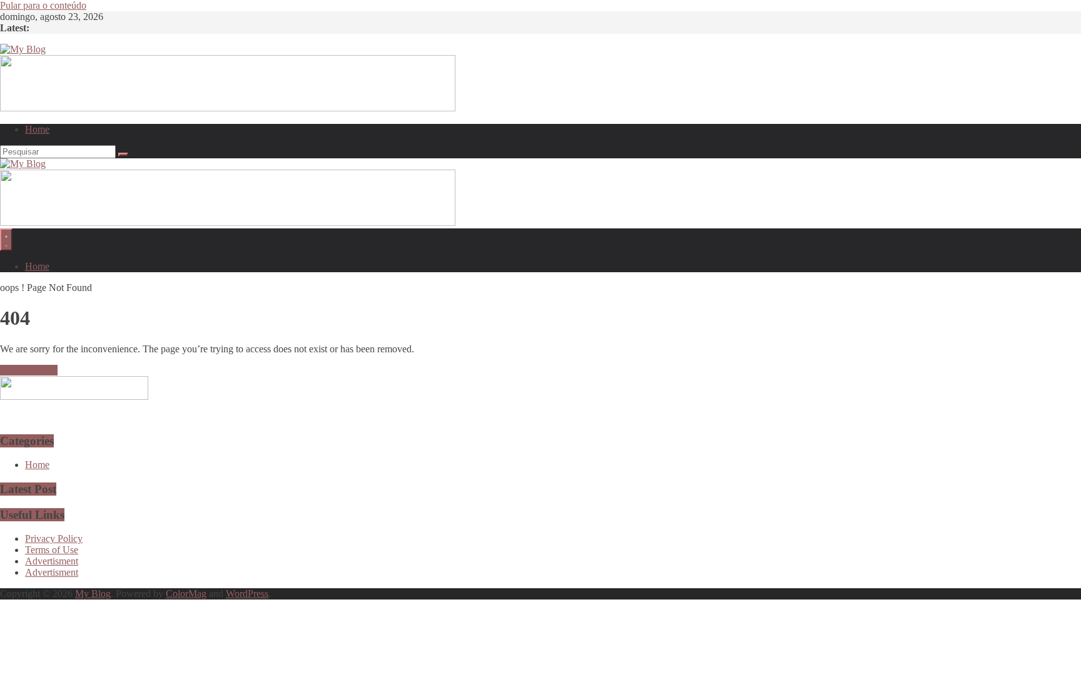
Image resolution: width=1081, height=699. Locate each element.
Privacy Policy (54, 538)
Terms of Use (51, 549)
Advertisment (51, 561)
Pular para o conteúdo (43, 5)
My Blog (93, 593)
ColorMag (186, 593)
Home (37, 129)
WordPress (247, 593)
